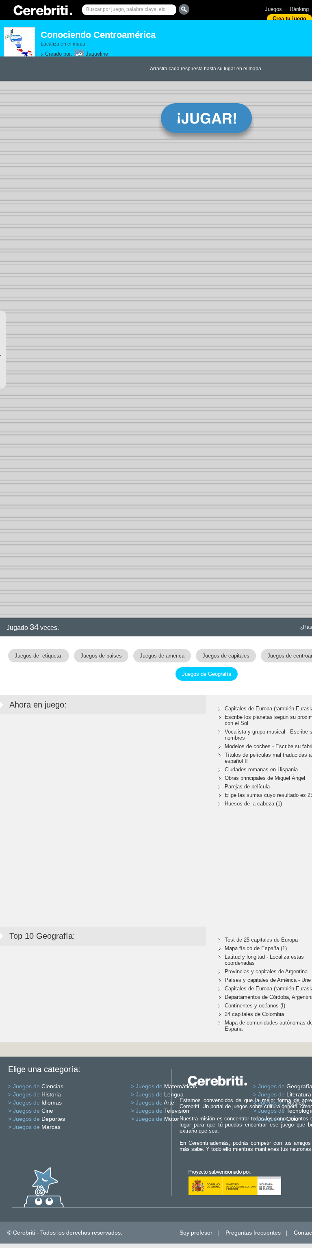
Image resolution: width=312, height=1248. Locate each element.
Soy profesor (196, 1232)
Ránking (299, 9)
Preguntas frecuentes (253, 1232)
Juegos (273, 9)
